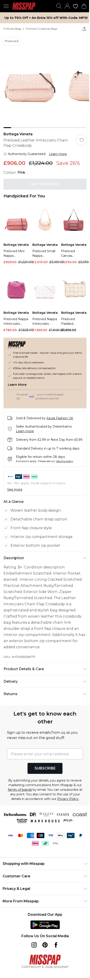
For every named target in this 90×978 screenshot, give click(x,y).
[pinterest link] (45, 945)
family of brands (20, 790)
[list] (45, 81)
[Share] (84, 29)
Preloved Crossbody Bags (41, 28)
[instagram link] (34, 945)
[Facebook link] (56, 945)
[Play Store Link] (45, 924)
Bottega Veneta (18, 134)
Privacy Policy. (68, 799)
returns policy (64, 461)
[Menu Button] (6, 6)
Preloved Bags (12, 28)
